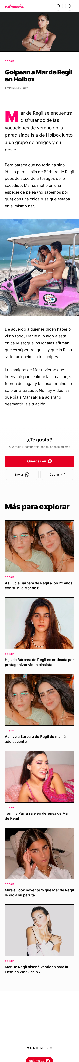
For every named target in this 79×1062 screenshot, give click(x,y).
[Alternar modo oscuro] (69, 6)
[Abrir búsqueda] (58, 6)
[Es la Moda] (14, 6)
